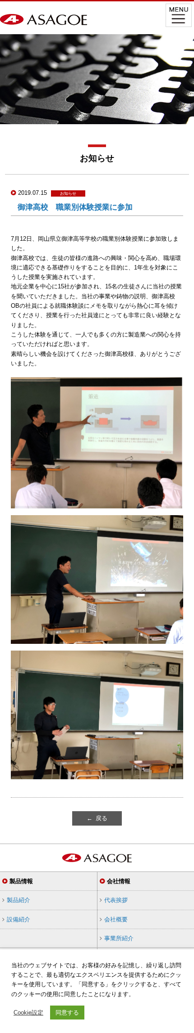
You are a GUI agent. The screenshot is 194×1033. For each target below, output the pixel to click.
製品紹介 (18, 900)
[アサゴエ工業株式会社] (43, 20)
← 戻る (97, 818)
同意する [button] (67, 1012)
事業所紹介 (119, 938)
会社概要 (116, 919)
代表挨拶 (116, 900)
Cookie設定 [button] (28, 1012)
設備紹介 (18, 919)
